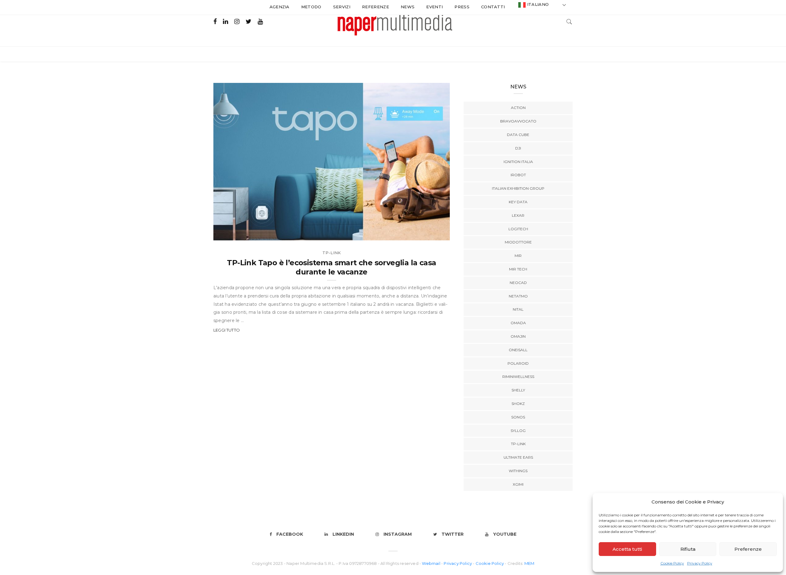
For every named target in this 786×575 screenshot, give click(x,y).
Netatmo (518, 296)
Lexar (518, 215)
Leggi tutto (226, 330)
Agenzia (280, 6)
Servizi (341, 6)
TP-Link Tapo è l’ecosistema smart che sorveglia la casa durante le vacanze (331, 267)
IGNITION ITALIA (518, 161)
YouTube (504, 534)
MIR (518, 255)
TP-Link (331, 252)
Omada (518, 323)
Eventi (434, 6)
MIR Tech (518, 269)
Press (461, 6)
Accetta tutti (627, 549)
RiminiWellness (518, 376)
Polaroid (518, 363)
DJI (518, 148)
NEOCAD (518, 282)
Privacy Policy (699, 563)
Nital (518, 309)
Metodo (311, 6)
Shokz (518, 403)
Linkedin (343, 534)
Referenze (375, 6)
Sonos (518, 417)
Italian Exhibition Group (518, 188)
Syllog (518, 430)
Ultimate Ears (518, 457)
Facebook (289, 534)
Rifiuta (687, 549)
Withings (518, 470)
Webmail (431, 563)
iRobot (518, 175)
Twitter (453, 534)
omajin (518, 336)
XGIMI (518, 484)
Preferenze (748, 549)
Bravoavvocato (518, 121)
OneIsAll (518, 350)
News (407, 6)
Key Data (518, 202)
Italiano (537, 4)
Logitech (518, 229)
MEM (529, 563)
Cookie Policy (672, 563)
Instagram (397, 534)
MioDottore (518, 242)
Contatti (493, 6)
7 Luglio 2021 (428, 233)
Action (518, 107)
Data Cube (518, 134)
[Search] (569, 21)
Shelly (518, 390)
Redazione (239, 233)
